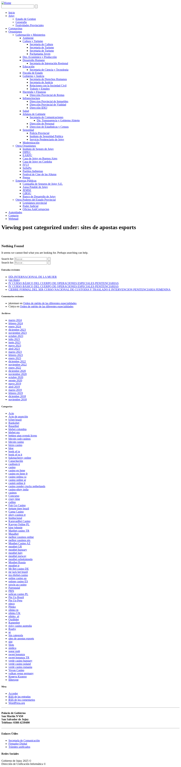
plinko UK (14, 613)
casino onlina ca (17, 476)
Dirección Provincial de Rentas (47, 95)
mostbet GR (15, 546)
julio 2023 (14, 339)
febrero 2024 (15, 323)
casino (12, 467)
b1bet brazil (15, 419)
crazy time (14, 498)
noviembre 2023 (17, 332)
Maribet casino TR (18, 530)
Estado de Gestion (26, 18)
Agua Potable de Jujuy (35, 186)
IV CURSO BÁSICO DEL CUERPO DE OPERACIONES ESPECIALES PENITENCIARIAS (63, 283)
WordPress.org (16, 702)
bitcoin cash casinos (19, 438)
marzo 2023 (15, 351)
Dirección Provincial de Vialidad (48, 104)
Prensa (26, 177)
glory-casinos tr (17, 514)
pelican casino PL (18, 594)
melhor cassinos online (21, 537)
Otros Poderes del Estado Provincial (36, 199)
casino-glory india (18, 489)
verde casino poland (19, 663)
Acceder (13, 693)
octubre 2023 (15, 336)
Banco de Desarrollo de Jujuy (39, 196)
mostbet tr (13, 565)
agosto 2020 (15, 380)
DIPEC (27, 152)
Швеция (13, 679)
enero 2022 (14, 367)
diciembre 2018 (17, 396)
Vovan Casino (16, 670)
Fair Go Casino (17, 505)
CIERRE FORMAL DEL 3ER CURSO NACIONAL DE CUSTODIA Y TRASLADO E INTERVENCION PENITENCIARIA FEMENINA (89, 289)
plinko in (13, 609)
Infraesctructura (31, 98)
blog (10, 448)
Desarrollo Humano (34, 60)
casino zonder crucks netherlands (26, 486)
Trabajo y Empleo (40, 88)
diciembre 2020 (17, 370)
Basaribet (13, 426)
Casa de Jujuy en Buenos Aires (40, 158)
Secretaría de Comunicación (24, 740)
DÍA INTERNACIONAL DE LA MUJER (32, 276)
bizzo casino (15, 445)
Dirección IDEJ (38, 107)
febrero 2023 (15, 355)
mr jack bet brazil (18, 571)
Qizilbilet (13, 619)
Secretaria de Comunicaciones (46, 117)
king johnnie (15, 527)
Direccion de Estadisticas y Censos (49, 126)
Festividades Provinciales (30, 25)
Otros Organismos (26, 145)
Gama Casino (16, 511)
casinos (12, 492)
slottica (12, 648)
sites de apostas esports (21, 638)
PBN (11, 590)
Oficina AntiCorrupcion (36, 209)
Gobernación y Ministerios (30, 34)
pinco (11, 603)
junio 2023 (14, 342)
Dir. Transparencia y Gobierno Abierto (58, 120)
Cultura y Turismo (33, 41)
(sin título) (14, 280)
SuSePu (27, 167)
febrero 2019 (15, 393)
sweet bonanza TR (18, 657)
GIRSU (27, 193)
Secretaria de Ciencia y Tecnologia (49, 69)
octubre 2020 (15, 377)
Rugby (12, 628)
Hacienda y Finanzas (34, 91)
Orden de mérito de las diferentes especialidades (50, 303)
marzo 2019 (15, 389)
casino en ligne (16, 470)
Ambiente (28, 37)
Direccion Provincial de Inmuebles (49, 101)
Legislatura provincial (35, 202)
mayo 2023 (14, 345)
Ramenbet (14, 622)
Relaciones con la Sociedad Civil (48, 85)
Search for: (7, 258)
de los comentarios (21, 699)
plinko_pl (13, 616)
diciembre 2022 (17, 361)
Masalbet (13, 533)
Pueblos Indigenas (33, 171)
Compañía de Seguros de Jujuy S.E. (43, 183)
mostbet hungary (17, 549)
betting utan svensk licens (22, 435)
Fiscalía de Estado (33, 72)
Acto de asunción (18, 416)
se (9, 632)
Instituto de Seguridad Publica (46, 136)
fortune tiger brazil (18, 508)
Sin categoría (15, 635)
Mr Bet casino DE (18, 568)
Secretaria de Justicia (41, 82)
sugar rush (14, 651)
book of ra (14, 451)
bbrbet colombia (17, 429)
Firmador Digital (17, 743)
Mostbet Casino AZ (19, 543)
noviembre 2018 (17, 399)
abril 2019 (14, 386)
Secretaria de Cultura (41, 44)
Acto (11, 413)
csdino (12, 502)
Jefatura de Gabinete (34, 114)
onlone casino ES (18, 581)
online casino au (17, 578)
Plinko (12, 606)
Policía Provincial (39, 133)
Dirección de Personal (42, 123)
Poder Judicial (30, 206)
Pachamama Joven (40, 53)
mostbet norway (17, 556)
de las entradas (19, 696)
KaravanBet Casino (19, 521)
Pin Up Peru (15, 600)
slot (10, 641)
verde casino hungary (20, 660)
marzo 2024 (15, 320)
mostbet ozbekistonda (20, 559)
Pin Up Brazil (16, 597)
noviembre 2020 (17, 374)
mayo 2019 (14, 383)
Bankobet (13, 422)
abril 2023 (14, 348)
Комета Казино (17, 676)
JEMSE (27, 190)
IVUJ (26, 164)
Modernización (31, 142)
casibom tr (14, 464)
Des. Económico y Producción (40, 56)
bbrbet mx (14, 432)
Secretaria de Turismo (42, 47)
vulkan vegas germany (21, 673)
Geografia (21, 22)
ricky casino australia (20, 625)
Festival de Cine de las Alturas (39, 174)
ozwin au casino (17, 584)
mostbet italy (15, 552)
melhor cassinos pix (19, 540)
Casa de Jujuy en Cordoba (37, 161)
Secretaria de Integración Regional (49, 63)
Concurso (13, 495)
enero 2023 (14, 358)
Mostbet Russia (17, 562)
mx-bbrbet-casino (18, 575)
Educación (28, 66)
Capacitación (15, 460)
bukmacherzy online (19, 457)
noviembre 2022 (17, 364)
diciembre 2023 (17, 329)
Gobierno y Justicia (33, 76)
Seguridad (28, 129)
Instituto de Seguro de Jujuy (38, 148)
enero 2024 (14, 326)
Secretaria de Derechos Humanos (48, 79)
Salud (26, 110)
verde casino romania (20, 667)
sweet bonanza (16, 654)
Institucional (15, 518)
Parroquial (14, 587)
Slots (11, 644)
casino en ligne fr (18, 473)
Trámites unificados (19, 746)
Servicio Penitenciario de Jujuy (47, 139)
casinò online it (16, 483)
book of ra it (15, 454)
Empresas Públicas (26, 180)
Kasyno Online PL (19, 524)
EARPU (27, 155)
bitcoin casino (16, 441)
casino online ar (17, 479)
